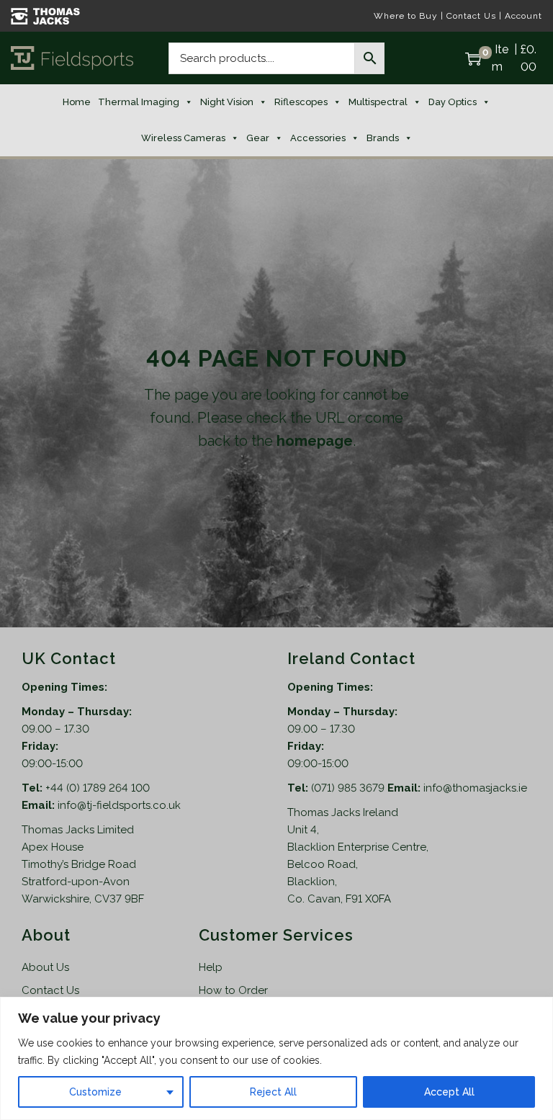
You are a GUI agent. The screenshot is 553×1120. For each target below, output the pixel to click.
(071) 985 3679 (349, 787)
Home (77, 102)
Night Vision (226, 102)
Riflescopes (301, 102)
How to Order (233, 990)
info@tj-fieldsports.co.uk (119, 805)
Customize (95, 1092)
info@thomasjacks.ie (475, 787)
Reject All (273, 1092)
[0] (473, 58)
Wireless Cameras (183, 138)
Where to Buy (406, 16)
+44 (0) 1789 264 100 (97, 787)
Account (523, 16)
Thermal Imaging (138, 102)
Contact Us (471, 16)
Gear (257, 138)
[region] (276, 1058)
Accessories (318, 138)
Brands (383, 138)
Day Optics (452, 102)
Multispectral (378, 102)
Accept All (449, 1092)
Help (210, 967)
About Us (45, 967)
